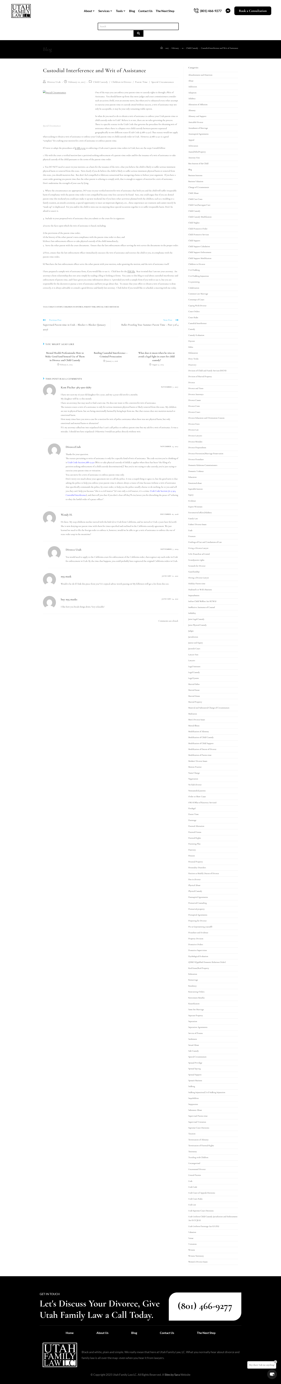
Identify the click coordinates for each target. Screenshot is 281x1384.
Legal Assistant (194, 666)
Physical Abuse (194, 885)
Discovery (192, 364)
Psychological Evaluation (198, 956)
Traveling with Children (198, 1157)
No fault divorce (194, 784)
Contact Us (145, 11)
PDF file (131, 271)
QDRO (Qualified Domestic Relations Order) (207, 962)
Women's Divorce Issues (197, 1261)
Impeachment (193, 595)
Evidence (192, 501)
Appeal (191, 140)
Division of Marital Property (200, 376)
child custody (55, 307)
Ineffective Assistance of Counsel (201, 607)
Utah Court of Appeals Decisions (201, 1193)
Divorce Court (194, 412)
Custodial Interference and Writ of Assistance (219, 48)
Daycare (191, 341)
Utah (190, 1181)
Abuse (190, 80)
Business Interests (195, 175)
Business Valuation (195, 181)
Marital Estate (194, 690)
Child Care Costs (195, 199)
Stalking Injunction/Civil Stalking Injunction (206, 1092)
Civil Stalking (194, 270)
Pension (191, 855)
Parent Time (141, 82)
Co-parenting (194, 282)
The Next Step (165, 11)
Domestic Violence (196, 471)
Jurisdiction (193, 637)
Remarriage (193, 980)
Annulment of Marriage (198, 128)
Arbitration (193, 146)
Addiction (192, 86)
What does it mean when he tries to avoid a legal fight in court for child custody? (156, 356)
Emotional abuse (195, 483)
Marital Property (195, 702)
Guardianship (194, 571)
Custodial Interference (197, 323)
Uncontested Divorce (197, 1169)
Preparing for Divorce (197, 920)
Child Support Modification (199, 258)
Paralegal (191, 808)
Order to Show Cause (197, 796)
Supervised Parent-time (197, 1116)
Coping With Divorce (197, 305)
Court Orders (194, 311)
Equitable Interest (195, 489)
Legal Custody (194, 672)
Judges (191, 631)
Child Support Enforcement (199, 252)
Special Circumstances (162, 82)
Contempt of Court (196, 299)
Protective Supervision (197, 950)
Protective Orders (195, 944)
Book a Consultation (253, 11)
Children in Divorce (121, 82)
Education (192, 477)
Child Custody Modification (200, 217)
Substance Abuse (195, 1110)
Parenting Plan (194, 844)
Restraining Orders (196, 991)
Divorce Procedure (196, 459)
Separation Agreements (197, 1027)
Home (70, 1333)
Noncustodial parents (197, 790)
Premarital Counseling (197, 903)
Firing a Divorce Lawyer (198, 548)
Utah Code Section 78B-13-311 (81, 462)
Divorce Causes (194, 400)
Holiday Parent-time (196, 583)
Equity (191, 495)
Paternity (192, 850)
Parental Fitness (194, 832)
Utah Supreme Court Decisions (201, 1210)
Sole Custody (193, 1051)
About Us (102, 1333)
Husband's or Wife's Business (200, 589)
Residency (192, 986)
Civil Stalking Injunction (198, 276)
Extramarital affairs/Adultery (200, 512)
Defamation (193, 353)
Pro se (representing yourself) (200, 926)
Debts (190, 347)
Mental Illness (193, 725)
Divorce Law (193, 429)
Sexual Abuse (193, 1045)
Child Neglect (194, 222)
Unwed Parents (194, 1175)
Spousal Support (194, 1074)
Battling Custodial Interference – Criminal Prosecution (110, 354)
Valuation (192, 1232)
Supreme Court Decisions (198, 1128)
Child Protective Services (198, 234)
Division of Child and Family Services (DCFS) (207, 370)
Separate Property (195, 1015)
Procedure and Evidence (198, 932)
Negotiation (193, 779)
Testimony (192, 1151)
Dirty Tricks (193, 358)
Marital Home (194, 696)
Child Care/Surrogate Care (199, 205)
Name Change (194, 773)
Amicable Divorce (195, 122)
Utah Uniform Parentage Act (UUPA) (203, 1226)
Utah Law (192, 1204)
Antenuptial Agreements (198, 134)
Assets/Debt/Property (197, 152)
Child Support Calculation (199, 246)
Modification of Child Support (201, 743)
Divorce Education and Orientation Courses (206, 418)
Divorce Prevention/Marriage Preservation (205, 453)
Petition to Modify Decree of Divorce (203, 873)
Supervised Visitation (197, 1122)
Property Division (195, 938)
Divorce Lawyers (195, 435)
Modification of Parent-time (199, 755)
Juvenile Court (194, 648)
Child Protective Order (197, 228)
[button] (272, 1374)
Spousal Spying (194, 1068)
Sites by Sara (172, 1374)
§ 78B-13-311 (80, 148)
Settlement (192, 1039)
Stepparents (193, 1104)
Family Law (193, 518)
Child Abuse (193, 193)
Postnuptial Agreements (198, 897)
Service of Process (195, 1033)
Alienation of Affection (197, 104)
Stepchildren (193, 1098)
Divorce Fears (194, 424)
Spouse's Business (195, 1080)
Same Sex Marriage (196, 1009)
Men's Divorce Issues (196, 719)
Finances (191, 536)
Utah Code (192, 1187)
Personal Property (195, 861)
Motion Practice (194, 767)
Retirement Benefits (196, 997)
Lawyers (191, 660)
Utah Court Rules (195, 1199)
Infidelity (192, 613)
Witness (191, 1250)
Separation (192, 1021)
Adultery (192, 98)
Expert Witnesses (195, 506)
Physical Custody (195, 891)
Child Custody (100, 82)
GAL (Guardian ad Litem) (199, 554)
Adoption (192, 92)
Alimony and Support (197, 116)
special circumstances (107, 307)
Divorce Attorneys (195, 394)
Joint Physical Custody (197, 625)
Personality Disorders (197, 867)
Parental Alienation (196, 826)
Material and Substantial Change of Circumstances (208, 707)
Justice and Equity (195, 642)
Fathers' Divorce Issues (197, 524)
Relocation (192, 974)
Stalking (191, 1086)
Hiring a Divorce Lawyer (198, 577)
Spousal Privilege (195, 1062)
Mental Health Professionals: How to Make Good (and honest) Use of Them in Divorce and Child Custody (65, 356)
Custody (191, 329)
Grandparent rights (196, 560)
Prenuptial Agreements (197, 915)
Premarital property (196, 909)
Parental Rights (194, 838)
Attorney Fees (194, 157)
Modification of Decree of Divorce (202, 749)
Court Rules (193, 317)
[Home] (162, 48)
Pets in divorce (194, 879)
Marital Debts (194, 684)
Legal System (193, 678)
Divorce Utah (54, 82)
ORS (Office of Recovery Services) (202, 802)
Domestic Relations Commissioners (202, 465)
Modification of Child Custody (201, 737)
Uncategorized (194, 1163)
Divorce (191, 382)
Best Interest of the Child (198, 163)
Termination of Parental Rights (201, 1145)
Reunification (194, 1003)
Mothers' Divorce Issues (197, 761)
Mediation (192, 713)
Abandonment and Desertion (200, 75)
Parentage (192, 820)
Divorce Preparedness (197, 447)
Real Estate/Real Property (198, 968)
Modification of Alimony (198, 731)
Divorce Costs (194, 406)
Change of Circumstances (198, 187)
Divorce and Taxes (195, 388)
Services (104, 11)
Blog (132, 11)
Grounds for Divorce (196, 566)
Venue (190, 1238)
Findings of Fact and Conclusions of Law (205, 542)
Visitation (192, 1244)
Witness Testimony (196, 1256)
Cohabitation (193, 288)
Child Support (194, 240)
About (88, 11)
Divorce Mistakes (195, 441)
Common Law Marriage (198, 293)
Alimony (192, 110)
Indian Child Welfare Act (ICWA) (202, 601)
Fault (190, 530)
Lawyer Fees (193, 654)
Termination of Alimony (198, 1139)
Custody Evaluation (196, 335)
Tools (119, 11)
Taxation (191, 1133)
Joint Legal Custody (196, 619)
